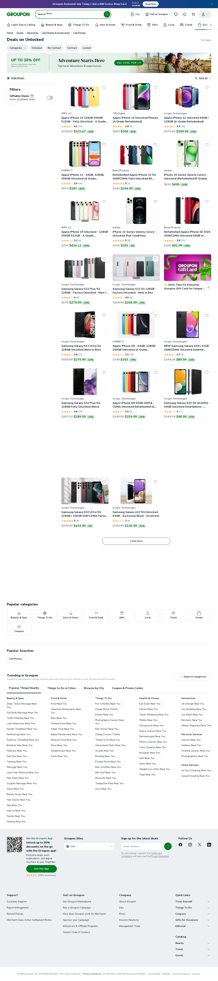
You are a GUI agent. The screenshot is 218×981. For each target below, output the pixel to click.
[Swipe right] (104, 96)
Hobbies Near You (191, 745)
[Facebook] (180, 845)
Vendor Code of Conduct (76, 932)
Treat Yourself (183, 901)
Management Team (129, 926)
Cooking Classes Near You (195, 750)
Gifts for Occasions (186, 920)
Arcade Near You (104, 750)
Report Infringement (17, 907)
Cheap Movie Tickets (106, 709)
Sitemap (166, 973)
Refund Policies (15, 913)
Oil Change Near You (192, 703)
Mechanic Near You (191, 720)
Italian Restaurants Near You (66, 734)
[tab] (24, 688)
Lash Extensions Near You (21, 723)
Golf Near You (147, 758)
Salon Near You (15, 788)
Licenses (196, 973)
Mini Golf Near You (105, 772)
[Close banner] (212, 4)
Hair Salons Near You (18, 799)
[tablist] (109, 688)
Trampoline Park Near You (109, 783)
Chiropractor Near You (151, 725)
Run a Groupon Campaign (77, 907)
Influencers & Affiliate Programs (80, 926)
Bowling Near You (105, 756)
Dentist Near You (148, 709)
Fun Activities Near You (107, 703)
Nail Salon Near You (18, 778)
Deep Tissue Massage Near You (22, 705)
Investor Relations (129, 920)
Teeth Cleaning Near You (20, 718)
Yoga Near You (147, 774)
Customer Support (17, 901)
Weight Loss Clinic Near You (154, 769)
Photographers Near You (194, 756)
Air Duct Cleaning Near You (196, 770)
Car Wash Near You (192, 714)
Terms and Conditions (70, 973)
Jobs (121, 907)
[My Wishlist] (176, 14)
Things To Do (183, 907)
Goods (20, 32)
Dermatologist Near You (152, 736)
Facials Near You (16, 816)
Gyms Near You (147, 763)
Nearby (179, 943)
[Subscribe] (168, 846)
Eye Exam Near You (149, 703)
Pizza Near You (59, 745)
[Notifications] (184, 14)
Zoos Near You (103, 788)
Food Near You (59, 703)
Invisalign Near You (149, 752)
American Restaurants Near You (66, 711)
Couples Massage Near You (22, 783)
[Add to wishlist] (104, 88)
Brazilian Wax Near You (20, 745)
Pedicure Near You (17, 750)
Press (122, 913)
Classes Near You (191, 739)
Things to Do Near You (107, 739)
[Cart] (193, 14)
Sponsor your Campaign (76, 920)
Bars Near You (59, 718)
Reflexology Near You (18, 734)
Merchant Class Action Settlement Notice (29, 920)
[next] (210, 25)
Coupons (180, 913)
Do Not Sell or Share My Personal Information (124, 973)
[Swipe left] (66, 96)
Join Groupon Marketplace (77, 901)
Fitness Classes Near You (153, 741)
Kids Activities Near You (108, 767)
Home (10, 32)
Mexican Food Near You (63, 739)
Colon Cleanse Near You (152, 747)
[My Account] (205, 14)
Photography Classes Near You (109, 721)
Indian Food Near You (62, 729)
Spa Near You (14, 805)
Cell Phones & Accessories (56, 32)
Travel (179, 949)
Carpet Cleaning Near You (195, 776)
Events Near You (104, 714)
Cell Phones (79, 32)
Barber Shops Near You (19, 794)
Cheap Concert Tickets (107, 734)
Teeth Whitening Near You (153, 714)
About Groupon (127, 901)
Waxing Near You (16, 821)
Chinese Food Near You (63, 723)
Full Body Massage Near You (22, 712)
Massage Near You (17, 767)
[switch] (49, 98)
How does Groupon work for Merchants (84, 913)
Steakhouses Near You (63, 750)
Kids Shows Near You (107, 729)
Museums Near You (105, 778)
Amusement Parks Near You (110, 745)
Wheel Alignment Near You (196, 725)
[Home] (18, 14)
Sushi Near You (59, 756)
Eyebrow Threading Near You (23, 739)
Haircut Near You (16, 810)
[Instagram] (190, 845)
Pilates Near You (148, 720)
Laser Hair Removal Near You (23, 772)
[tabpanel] (109, 760)
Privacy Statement (160, 856)
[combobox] (89, 846)
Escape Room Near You (108, 761)
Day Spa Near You (17, 756)
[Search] (107, 14)
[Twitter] (200, 845)
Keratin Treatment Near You (22, 729)
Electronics (32, 32)
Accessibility (154, 973)
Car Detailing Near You (193, 709)
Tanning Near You (16, 761)
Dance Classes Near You (152, 731)
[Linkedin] (209, 845)
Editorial (180, 926)
